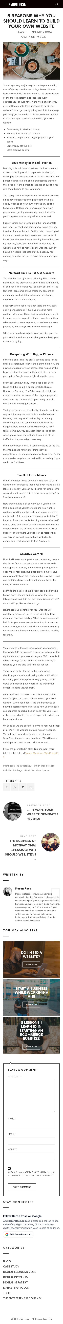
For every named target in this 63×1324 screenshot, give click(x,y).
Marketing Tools (42, 32)
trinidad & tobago (14, 770)
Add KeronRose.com (20, 1234)
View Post (31, 964)
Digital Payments (15, 1277)
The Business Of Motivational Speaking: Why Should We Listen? (31, 849)
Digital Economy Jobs (19, 1272)
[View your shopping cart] (56, 4)
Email (12, 1134)
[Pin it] (23, 787)
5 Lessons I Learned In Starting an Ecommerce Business (31, 1031)
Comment (14, 1077)
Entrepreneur (25, 766)
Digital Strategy (15, 1282)
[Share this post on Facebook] (7, 787)
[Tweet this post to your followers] (14, 787)
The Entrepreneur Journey (22, 1298)
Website (12, 1149)
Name (12, 1119)
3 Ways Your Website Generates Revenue (31, 813)
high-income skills (45, 766)
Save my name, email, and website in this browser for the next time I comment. (31, 1174)
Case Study (11, 1266)
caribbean (10, 766)
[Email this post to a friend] (31, 787)
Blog (21, 32)
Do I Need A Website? (31, 955)
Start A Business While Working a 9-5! (31, 993)
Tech (6, 1293)
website (30, 770)
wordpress (43, 770)
